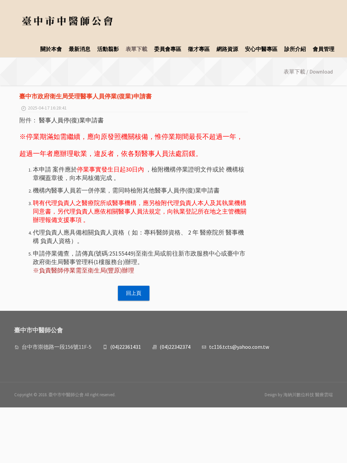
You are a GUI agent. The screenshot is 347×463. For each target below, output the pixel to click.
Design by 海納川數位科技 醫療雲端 (299, 395)
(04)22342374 (175, 346)
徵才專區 (199, 48)
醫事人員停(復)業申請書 (71, 120)
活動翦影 (108, 48)
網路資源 (227, 48)
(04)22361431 (125, 346)
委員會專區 (167, 48)
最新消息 (79, 48)
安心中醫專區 (261, 48)
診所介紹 (295, 48)
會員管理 (323, 48)
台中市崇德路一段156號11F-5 (56, 346)
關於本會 (51, 48)
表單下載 (136, 48)
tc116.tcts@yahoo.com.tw (239, 346)
